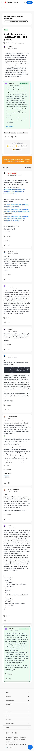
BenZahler (10, 355)
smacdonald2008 (12, 416)
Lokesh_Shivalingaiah (13, 489)
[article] (17, 209)
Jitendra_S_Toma (12, 251)
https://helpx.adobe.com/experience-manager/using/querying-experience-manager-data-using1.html (16, 218)
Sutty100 (10, 46)
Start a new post (15, 161)
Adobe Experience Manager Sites (10, 8)
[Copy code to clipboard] (28, 368)
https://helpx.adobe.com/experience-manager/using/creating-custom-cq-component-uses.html (14, 192)
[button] (9, 43)
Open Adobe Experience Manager (17, 21)
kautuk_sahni (11, 173)
